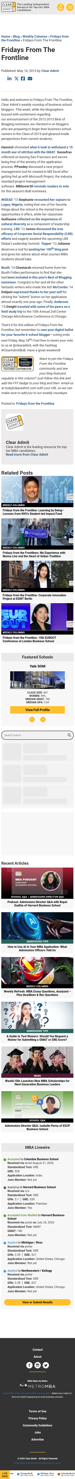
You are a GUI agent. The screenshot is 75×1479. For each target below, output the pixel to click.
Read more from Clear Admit (27, 454)
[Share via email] (30, 78)
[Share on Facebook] (23, 78)
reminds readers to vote (51, 186)
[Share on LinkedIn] (9, 78)
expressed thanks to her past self (37, 292)
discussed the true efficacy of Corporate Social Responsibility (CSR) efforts (37, 234)
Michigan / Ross (41, 1473)
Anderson (61, 302)
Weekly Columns (35, 36)
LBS (17, 229)
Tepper (46, 243)
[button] (32, 719)
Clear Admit (50, 71)
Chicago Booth (21, 1473)
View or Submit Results (37, 1302)
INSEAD (7, 200)
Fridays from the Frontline (35, 403)
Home (5, 36)
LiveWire (5, 1475)
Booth (5, 267)
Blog (16, 36)
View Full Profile (37, 710)
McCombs (60, 287)
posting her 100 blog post (48, 249)
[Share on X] (16, 78)
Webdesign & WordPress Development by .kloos (37, 1463)
